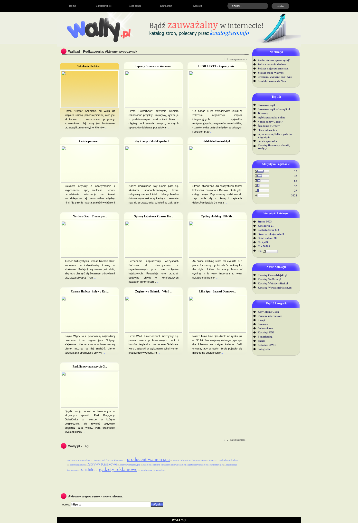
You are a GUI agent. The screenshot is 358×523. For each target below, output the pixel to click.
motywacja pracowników (79, 460)
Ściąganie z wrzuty (269, 125)
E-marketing (265, 336)
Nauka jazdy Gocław (270, 121)
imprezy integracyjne (130, 465)
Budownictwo (265, 328)
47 (295, 185)
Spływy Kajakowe (102, 464)
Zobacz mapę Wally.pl (270, 72)
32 (295, 175)
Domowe (263, 324)
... (105, 127)
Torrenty (263, 113)
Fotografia (264, 349)
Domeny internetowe (270, 315)
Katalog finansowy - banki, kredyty (274, 147)
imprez (212, 460)
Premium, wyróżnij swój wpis (275, 76)
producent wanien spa (148, 459)
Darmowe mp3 (266, 105)
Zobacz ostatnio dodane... (273, 64)
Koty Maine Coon (268, 311)
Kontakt (197, 5)
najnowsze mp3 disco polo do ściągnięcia (275, 135)
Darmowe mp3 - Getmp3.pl (274, 109)
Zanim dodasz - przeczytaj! (274, 60)
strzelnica (88, 469)
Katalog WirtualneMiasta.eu (275, 287)
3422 (294, 195)
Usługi (261, 320)
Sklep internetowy (268, 129)
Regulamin (166, 5)
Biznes (261, 340)
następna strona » (238, 59)
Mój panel (135, 5)
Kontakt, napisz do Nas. (272, 80)
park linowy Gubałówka (152, 470)
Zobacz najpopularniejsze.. (273, 68)
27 (295, 190)
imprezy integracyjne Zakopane (108, 460)
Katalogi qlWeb (267, 344)
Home (72, 5)
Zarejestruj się (104, 5)
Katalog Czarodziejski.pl (272, 275)
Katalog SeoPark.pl (269, 279)
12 (295, 171)
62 (295, 180)
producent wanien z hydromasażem (189, 460)
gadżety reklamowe (118, 469)
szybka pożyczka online (271, 117)
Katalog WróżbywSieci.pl (273, 283)
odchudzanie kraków (228, 460)
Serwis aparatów (267, 141)
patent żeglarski (77, 465)
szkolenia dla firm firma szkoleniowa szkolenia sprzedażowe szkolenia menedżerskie (183, 465)
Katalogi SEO (266, 332)
